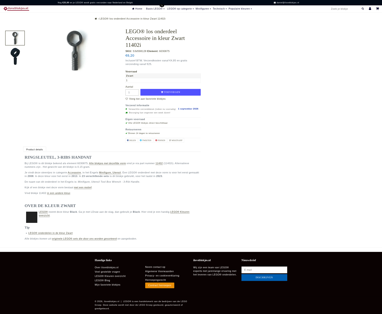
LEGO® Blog (102, 280)
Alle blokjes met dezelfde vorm (107, 163)
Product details (34, 149)
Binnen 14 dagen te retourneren (144, 133)
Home (138, 8)
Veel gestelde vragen (107, 272)
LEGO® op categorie (179, 8)
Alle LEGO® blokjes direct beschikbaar (148, 123)
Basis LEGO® (154, 8)
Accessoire (74, 172)
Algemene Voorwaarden (159, 271)
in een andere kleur (58, 193)
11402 (159, 163)
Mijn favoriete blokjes (107, 284)
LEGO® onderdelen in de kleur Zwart (50, 233)
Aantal (129, 87)
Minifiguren (202, 8)
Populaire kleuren (239, 8)
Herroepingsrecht (155, 280)
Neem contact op (155, 267)
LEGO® (43, 212)
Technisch (219, 8)
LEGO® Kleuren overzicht (110, 276)
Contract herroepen (159, 285)
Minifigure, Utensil (110, 172)
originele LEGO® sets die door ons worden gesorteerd (84, 238)
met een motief (83, 187)
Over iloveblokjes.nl (107, 267)
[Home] (96, 18)
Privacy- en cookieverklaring (162, 275)
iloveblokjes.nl (111, 301)
